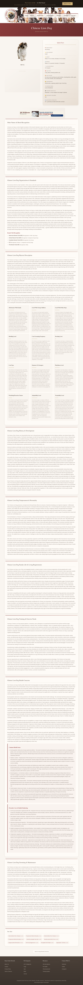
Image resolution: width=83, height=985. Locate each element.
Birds (25, 971)
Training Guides (46, 971)
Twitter (63, 966)
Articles (32, 15)
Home (26, 15)
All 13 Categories (27, 964)
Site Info (73, 15)
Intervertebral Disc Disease (15, 936)
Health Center (50, 15)
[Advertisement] (22, 82)
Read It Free (67, 3)
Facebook (64, 964)
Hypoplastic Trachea (62, 942)
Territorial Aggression (32, 942)
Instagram (64, 969)
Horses (25, 973)
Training (66, 15)
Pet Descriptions (46, 964)
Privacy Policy (8, 969)
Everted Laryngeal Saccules (34, 939)
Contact (6, 966)
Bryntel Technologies (44, 982)
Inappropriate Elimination (15, 942)
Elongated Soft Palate (47, 942)
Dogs (25, 966)
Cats (25, 969)
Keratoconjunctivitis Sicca (51, 939)
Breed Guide (40, 15)
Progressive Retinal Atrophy (33, 936)
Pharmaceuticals (46, 969)
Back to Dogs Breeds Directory (42, 951)
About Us (7, 964)
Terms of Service (8, 971)
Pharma (59, 15)
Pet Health (45, 966)
